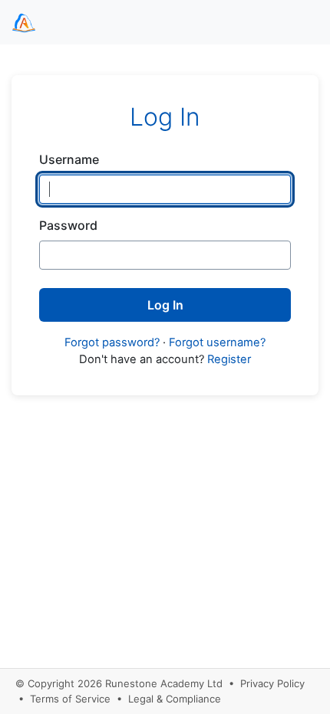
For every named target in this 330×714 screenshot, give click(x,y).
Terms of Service (70, 699)
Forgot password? (112, 342)
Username (69, 159)
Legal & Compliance (174, 699)
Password (68, 225)
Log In (165, 305)
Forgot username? (217, 342)
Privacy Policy (272, 683)
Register (229, 359)
